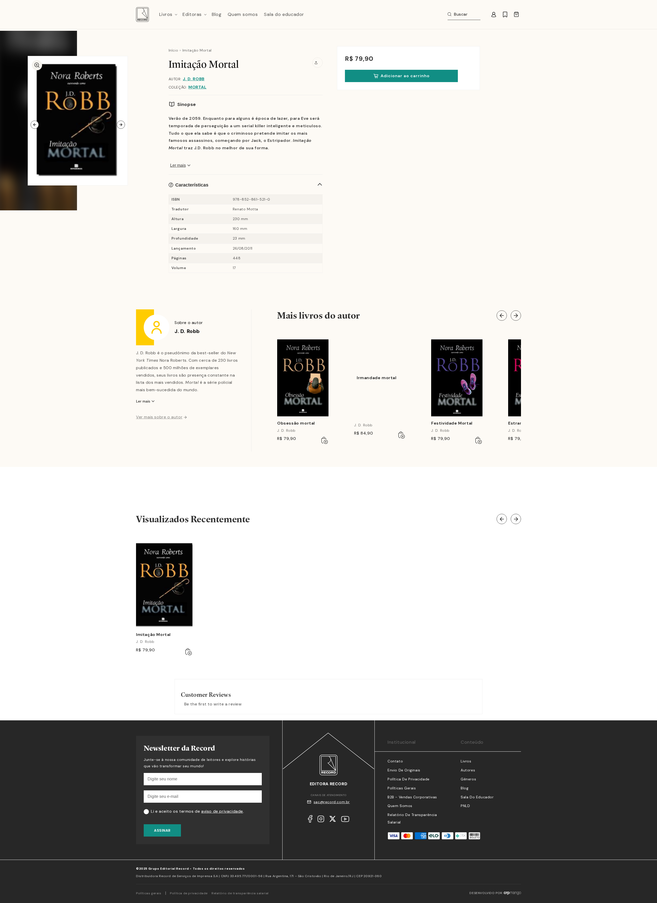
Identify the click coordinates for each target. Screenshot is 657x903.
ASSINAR (162, 830)
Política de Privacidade (409, 779)
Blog (464, 788)
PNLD (465, 805)
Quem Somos (400, 805)
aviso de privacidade (222, 811)
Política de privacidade (189, 893)
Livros (466, 761)
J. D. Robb (194, 79)
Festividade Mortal (451, 423)
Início (173, 50)
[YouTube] (345, 820)
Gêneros (468, 779)
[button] (168, 14)
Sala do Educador (477, 797)
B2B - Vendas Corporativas (412, 797)
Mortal (197, 87)
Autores (468, 770)
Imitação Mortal (153, 634)
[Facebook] (310, 820)
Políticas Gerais (402, 788)
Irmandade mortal (377, 377)
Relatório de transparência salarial (240, 893)
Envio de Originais (404, 770)
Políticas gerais (148, 893)
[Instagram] (320, 820)
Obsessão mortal (296, 423)
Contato (395, 761)
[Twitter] (332, 820)
